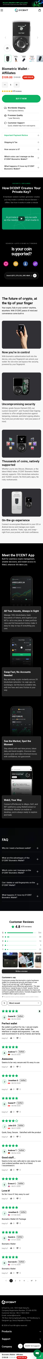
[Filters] (4, 1003)
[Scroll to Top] (38, 1338)
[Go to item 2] (26, 959)
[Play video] (21, 219)
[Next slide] (37, 37)
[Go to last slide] (5, 37)
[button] (39, 10)
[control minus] (5, 85)
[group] (7, 58)
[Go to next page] (36, 1280)
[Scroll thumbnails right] (38, 960)
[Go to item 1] (10, 959)
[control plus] (17, 85)
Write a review (21, 971)
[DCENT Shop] (21, 10)
